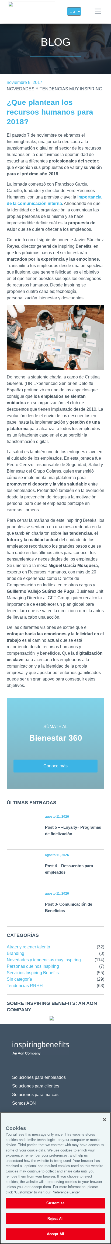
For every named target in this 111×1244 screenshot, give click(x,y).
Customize (55, 1203)
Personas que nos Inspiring (33, 966)
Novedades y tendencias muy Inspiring (54, 89)
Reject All (55, 1219)
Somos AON (24, 1103)
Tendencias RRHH (25, 985)
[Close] (104, 1120)
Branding (15, 953)
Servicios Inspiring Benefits (33, 972)
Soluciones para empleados (39, 1077)
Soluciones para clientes (35, 1086)
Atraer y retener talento (28, 947)
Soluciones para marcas (35, 1094)
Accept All (55, 1234)
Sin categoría (19, 979)
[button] (98, 11)
